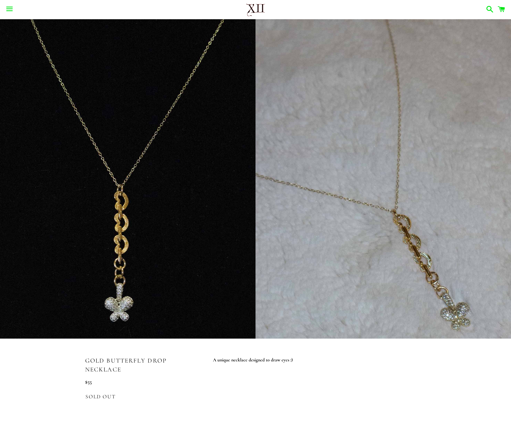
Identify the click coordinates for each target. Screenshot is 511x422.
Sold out (100, 396)
